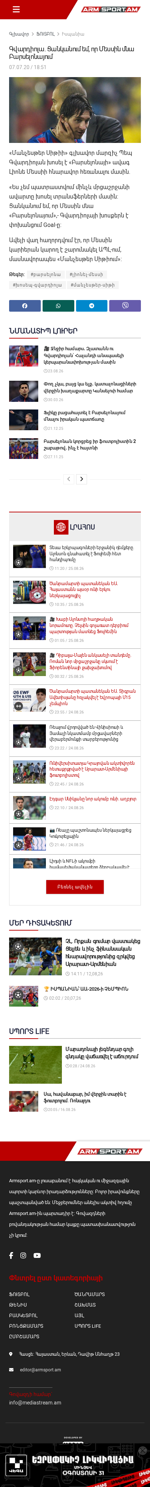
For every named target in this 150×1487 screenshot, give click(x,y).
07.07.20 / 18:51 (28, 67)
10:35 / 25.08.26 (69, 604)
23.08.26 (55, 371)
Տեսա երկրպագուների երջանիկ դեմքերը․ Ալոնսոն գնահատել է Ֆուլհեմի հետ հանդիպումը (92, 554)
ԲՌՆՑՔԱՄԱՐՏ (26, 1326)
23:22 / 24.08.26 (69, 748)
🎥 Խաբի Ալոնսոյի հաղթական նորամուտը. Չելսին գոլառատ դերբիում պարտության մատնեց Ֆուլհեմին (89, 625)
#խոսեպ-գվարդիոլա (37, 285)
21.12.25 (55, 429)
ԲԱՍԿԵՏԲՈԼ (23, 1315)
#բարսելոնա (46, 274)
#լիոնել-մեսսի (86, 274)
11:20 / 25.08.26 (69, 568)
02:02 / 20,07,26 (64, 998)
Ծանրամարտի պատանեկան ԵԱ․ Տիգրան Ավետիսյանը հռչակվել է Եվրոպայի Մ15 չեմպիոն (93, 697)
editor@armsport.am (40, 1369)
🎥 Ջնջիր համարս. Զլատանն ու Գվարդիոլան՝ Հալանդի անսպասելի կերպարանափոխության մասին (84, 355)
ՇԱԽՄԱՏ (85, 1305)
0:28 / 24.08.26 (82, 1066)
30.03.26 (55, 400)
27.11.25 (55, 457)
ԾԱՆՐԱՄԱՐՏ (90, 1294)
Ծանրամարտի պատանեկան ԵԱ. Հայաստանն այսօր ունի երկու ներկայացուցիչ (84, 590)
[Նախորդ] (68, 479)
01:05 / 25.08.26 (69, 640)
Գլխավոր (19, 34)
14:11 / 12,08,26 (86, 973)
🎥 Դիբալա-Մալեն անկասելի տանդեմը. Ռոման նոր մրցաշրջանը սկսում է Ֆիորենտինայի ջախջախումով (90, 661)
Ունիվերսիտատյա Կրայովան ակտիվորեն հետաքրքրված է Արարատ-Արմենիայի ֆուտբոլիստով (92, 769)
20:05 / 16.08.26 (61, 1110)
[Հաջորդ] (81, 479)
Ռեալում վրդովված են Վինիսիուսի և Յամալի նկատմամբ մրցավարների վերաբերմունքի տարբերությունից (86, 733)
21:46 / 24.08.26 (69, 845)
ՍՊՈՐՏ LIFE (88, 1326)
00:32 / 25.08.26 (69, 676)
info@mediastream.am (35, 1403)
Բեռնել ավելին (75, 887)
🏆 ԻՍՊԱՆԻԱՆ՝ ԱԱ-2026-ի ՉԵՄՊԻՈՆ (86, 989)
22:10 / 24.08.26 (69, 808)
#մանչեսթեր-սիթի (93, 285)
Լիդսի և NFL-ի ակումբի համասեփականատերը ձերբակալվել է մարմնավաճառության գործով (90, 867)
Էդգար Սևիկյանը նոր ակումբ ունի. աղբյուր (93, 799)
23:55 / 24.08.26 (69, 712)
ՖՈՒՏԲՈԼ (45, 34)
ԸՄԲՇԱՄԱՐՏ (24, 1336)
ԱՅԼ (79, 1315)
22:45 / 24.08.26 (69, 784)
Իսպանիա (73, 34)
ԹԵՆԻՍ (18, 1305)
